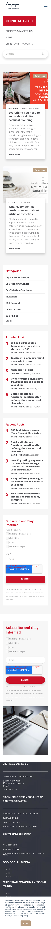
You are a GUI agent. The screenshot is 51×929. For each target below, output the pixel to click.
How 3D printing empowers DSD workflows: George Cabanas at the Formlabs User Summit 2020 (27, 465)
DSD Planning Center (17, 283)
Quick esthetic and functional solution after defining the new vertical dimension (26, 398)
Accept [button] (25, 923)
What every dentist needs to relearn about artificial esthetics (23, 210)
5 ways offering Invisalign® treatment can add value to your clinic (27, 382)
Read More (14, 154)
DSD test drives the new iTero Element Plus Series (26, 432)
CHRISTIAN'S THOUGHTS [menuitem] (19, 43)
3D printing (12, 315)
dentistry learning (17, 108)
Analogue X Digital (22, 369)
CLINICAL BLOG (19, 21)
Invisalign (11, 296)
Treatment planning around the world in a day (27, 359)
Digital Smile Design (17, 277)
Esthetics (13, 202)
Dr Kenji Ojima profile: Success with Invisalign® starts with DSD (25, 346)
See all (9, 320)
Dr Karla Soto (13, 309)
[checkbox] (25, 541)
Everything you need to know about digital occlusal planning (24, 116)
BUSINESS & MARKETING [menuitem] (19, 31)
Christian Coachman (20, 373)
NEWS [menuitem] (9, 37)
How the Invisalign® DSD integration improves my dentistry (25, 496)
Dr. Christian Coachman (19, 290)
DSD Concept (13, 303)
